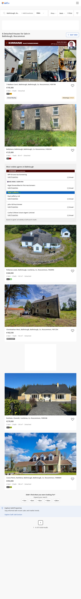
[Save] (77, 13)
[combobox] (24, 13)
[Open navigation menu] (77, 3)
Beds (61, 13)
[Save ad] (72, 85)
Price (52, 13)
